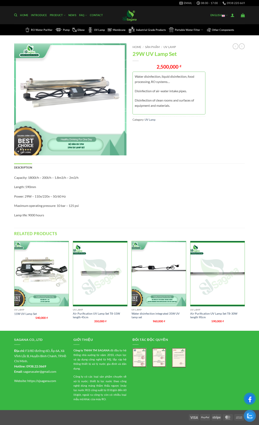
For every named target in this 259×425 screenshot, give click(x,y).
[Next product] (235, 46)
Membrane (119, 29)
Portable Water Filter (187, 29)
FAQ (81, 15)
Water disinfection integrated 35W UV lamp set (156, 315)
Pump (66, 29)
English (216, 15)
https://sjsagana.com (41, 381)
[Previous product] (242, 46)
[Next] (245, 285)
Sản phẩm (152, 47)
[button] (232, 15)
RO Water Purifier (41, 29)
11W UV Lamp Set (25, 313)
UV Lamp (99, 29)
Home (24, 15)
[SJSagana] (129, 15)
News (72, 15)
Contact (96, 15)
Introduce (39, 15)
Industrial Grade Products (151, 29)
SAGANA (104, 350)
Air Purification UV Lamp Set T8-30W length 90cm (213, 315)
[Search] (15, 15)
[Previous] (14, 285)
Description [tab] (23, 167)
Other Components (223, 29)
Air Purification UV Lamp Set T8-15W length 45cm (96, 315)
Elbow (81, 29)
